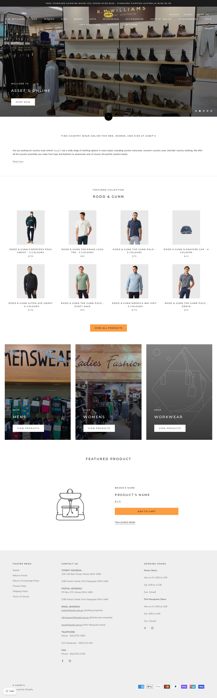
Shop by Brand (161, 19)
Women (49, 19)
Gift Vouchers (90, 24)
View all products (108, 328)
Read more (18, 161)
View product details (125, 522)
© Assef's (19, 685)
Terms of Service (21, 596)
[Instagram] (70, 661)
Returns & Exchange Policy (26, 580)
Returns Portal (20, 575)
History (113, 24)
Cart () (203, 14)
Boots (78, 19)
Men (34, 19)
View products (28, 428)
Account (174, 15)
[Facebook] (62, 661)
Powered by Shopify (23, 689)
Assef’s (58, 150)
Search (188, 15)
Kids (64, 19)
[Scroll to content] (108, 117)
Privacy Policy (19, 586)
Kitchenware (188, 19)
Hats (92, 19)
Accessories (135, 19)
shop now (23, 102)
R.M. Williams (15, 19)
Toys (208, 19)
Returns (131, 24)
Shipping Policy (20, 591)
